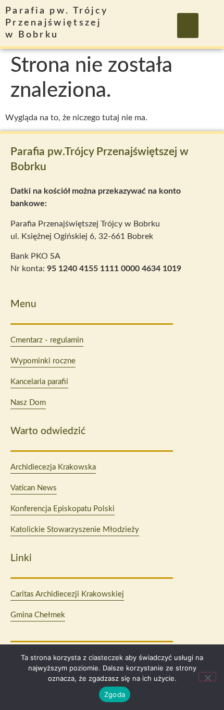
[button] (187, 25)
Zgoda (114, 694)
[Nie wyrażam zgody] (207, 676)
